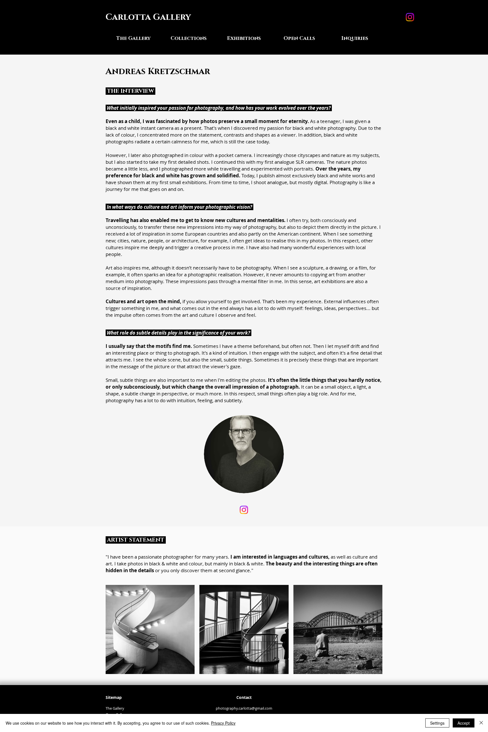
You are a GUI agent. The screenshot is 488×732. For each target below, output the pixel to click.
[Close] (481, 722)
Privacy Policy (223, 723)
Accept (463, 723)
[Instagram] (409, 17)
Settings (437, 723)
